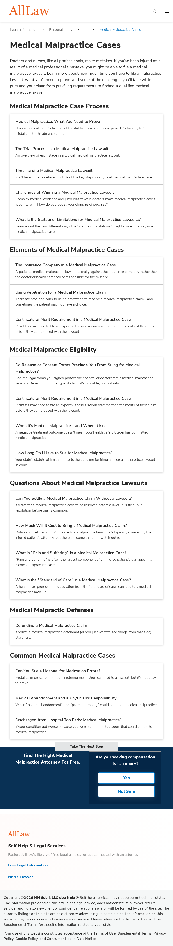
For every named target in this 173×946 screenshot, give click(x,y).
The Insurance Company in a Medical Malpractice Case (65, 265)
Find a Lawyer (20, 876)
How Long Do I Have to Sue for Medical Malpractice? (64, 453)
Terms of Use (104, 933)
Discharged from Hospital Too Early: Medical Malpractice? (68, 720)
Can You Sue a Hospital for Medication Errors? (57, 671)
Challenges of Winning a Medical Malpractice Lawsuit (64, 192)
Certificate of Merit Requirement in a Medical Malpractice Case (73, 319)
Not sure (126, 791)
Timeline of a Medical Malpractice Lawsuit (53, 170)
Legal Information (23, 29)
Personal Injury (61, 29)
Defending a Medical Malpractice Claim (51, 625)
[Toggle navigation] (166, 11)
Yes (126, 778)
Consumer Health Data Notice (71, 938)
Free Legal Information (28, 865)
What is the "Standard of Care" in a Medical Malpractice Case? (73, 580)
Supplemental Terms (135, 933)
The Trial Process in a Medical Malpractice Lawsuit (61, 148)
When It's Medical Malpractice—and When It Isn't (61, 425)
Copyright (41, 897)
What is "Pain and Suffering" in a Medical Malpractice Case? (70, 552)
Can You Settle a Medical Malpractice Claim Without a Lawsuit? (73, 498)
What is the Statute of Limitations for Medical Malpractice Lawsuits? (78, 219)
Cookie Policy (26, 938)
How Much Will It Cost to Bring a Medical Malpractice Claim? (71, 525)
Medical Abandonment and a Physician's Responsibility (65, 698)
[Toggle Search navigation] (155, 11)
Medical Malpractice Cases (120, 29)
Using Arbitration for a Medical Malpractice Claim (60, 292)
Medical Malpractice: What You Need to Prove (57, 121)
